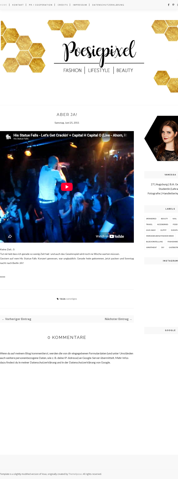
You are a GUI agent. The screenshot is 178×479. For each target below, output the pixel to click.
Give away (151, 230)
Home (3, 4)
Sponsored (151, 219)
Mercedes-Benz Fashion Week (160, 236)
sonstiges (71, 298)
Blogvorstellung (154, 242)
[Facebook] (168, 4)
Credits (63, 4)
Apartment (151, 247)
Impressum (80, 4)
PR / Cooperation (40, 4)
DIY (162, 247)
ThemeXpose (75, 474)
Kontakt (18, 4)
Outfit (163, 230)
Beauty (164, 219)
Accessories (162, 224)
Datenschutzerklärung (108, 4)
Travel (149, 224)
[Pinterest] (173, 4)
